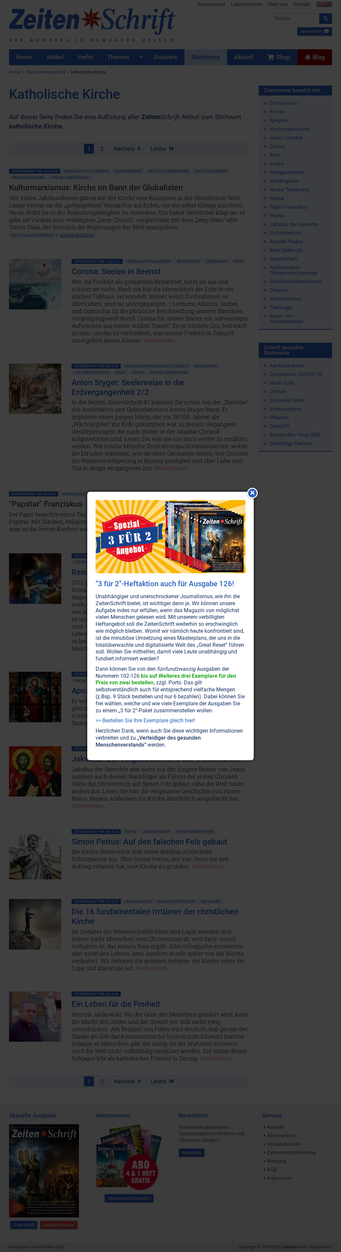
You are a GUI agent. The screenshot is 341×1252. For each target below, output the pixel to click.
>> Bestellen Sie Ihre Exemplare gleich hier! (145, 720)
